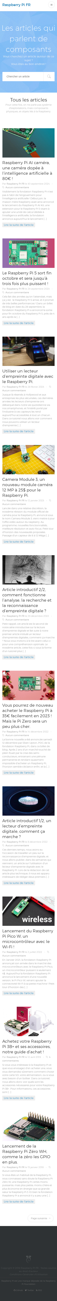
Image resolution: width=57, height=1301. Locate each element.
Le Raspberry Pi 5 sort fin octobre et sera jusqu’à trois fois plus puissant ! (27, 278)
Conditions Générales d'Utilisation (28, 1274)
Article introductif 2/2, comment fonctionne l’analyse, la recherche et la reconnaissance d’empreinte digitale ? (27, 600)
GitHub (19, 1290)
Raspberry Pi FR (16, 5)
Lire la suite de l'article (19, 224)
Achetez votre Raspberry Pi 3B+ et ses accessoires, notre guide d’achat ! (27, 1046)
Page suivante (39, 1218)
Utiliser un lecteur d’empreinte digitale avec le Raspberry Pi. (27, 376)
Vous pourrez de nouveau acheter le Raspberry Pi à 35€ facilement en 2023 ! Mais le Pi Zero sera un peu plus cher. (27, 716)
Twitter (30, 1290)
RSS (40, 1290)
